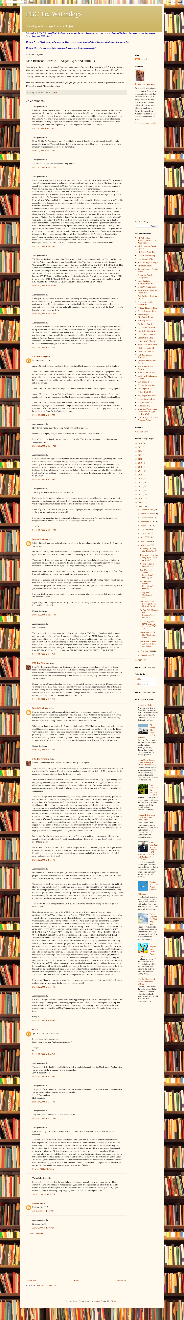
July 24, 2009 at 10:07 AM (43, 1211)
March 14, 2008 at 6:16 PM (43, 1101)
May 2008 (145, 537)
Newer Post (31, 1280)
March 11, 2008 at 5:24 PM (43, 479)
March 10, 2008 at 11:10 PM (44, 285)
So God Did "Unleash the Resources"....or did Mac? (149, 614)
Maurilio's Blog (144, 405)
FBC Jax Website (145, 402)
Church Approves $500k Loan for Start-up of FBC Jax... (148, 625)
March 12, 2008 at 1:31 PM (43, 654)
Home (76, 1280)
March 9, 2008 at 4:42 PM (43, 128)
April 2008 (145, 541)
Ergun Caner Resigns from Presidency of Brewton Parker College (147, 762)
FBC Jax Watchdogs (54, 13)
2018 (140, 467)
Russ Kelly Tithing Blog (148, 330)
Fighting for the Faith (146, 327)
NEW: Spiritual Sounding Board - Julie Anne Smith (147, 240)
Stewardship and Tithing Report (148, 270)
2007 (140, 660)
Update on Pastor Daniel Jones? (147, 565)
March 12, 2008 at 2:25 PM (43, 749)
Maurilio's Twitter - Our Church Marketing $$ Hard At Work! (147, 411)
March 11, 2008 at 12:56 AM (44, 313)
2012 (140, 490)
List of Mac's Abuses (146, 341)
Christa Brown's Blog (146, 399)
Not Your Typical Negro (148, 262)
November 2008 (147, 513)
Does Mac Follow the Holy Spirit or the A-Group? (149, 557)
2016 (140, 474)
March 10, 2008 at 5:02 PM (43, 246)
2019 (140, 462)
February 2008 (147, 651)
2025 (140, 447)
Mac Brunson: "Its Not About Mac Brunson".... (147, 635)
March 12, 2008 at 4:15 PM (43, 859)
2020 (140, 459)
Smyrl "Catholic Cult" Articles (147, 361)
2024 (140, 451)
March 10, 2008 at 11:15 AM (44, 167)
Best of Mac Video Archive (145, 367)
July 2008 (145, 529)
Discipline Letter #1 (146, 348)
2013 (140, 486)
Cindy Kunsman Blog (146, 255)
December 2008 (147, 509)
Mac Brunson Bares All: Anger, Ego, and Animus (148, 644)
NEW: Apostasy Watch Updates (147, 247)
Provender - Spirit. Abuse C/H (145, 303)
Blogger (114, 1301)
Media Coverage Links (147, 286)
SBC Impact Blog (145, 388)
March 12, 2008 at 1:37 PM (43, 699)
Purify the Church (145, 324)
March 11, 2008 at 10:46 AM (44, 445)
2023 (140, 455)
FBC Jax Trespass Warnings (145, 356)
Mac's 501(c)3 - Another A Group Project (148, 418)
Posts (141, 679)
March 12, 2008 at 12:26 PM (44, 614)
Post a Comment (36, 1233)
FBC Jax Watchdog (40, 663)
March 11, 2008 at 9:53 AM (43, 415)
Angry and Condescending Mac (147, 595)
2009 (140, 502)
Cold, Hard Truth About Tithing (147, 377)
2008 (140, 506)
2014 (140, 482)
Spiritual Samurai (145, 265)
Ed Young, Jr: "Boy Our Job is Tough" (148, 549)
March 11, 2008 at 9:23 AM (43, 347)
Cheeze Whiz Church (146, 334)
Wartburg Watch (144, 320)
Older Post (121, 1280)
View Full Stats (141, 431)
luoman (97, 1301)
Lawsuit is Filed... (145, 705)
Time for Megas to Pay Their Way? (154, 918)
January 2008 (146, 655)
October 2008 (146, 517)
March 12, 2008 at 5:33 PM (43, 986)
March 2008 (146, 545)
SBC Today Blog (145, 381)
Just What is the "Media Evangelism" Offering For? (146, 574)
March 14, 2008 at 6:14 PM (43, 1076)
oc (33, 1029)
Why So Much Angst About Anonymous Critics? (146, 981)
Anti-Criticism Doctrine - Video (147, 297)
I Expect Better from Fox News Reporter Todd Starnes (146, 817)
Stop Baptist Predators (147, 395)
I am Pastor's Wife (145, 259)
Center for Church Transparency (145, 276)
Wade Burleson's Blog (147, 372)
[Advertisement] (76, 1257)
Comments (143, 684)
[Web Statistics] (141, 59)
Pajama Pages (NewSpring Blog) (145, 315)
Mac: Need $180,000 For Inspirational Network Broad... (148, 604)
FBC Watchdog (39, 356)
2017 (140, 470)
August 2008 (146, 525)
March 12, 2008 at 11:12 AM (44, 530)
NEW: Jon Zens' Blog (146, 252)
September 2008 (148, 521)
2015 (140, 478)
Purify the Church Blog (147, 344)
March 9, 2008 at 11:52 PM (43, 150)
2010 (140, 498)
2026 (140, 443)
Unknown (36, 1203)
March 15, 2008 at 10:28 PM (44, 1118)
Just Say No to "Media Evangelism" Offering (146, 585)
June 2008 (145, 533)
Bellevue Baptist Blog (146, 385)
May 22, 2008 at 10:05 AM (43, 1169)
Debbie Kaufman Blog (147, 311)
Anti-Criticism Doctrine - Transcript (147, 291)
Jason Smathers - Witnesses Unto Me (145, 282)
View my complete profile (145, 123)
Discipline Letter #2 (146, 351)
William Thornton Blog (147, 307)
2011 (140, 494)
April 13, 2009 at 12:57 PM (43, 1194)
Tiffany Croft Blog (145, 392)
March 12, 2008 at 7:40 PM (43, 1020)
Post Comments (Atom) (46, 1285)
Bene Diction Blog (145, 337)
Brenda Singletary (40, 539)
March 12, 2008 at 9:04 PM (43, 1054)
